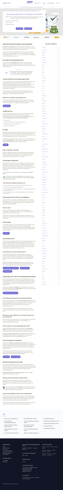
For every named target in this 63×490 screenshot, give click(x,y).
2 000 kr (47, 446)
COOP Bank (51, 128)
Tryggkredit (51, 182)
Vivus (50, 205)
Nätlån (50, 72)
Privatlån (5, 144)
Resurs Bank (51, 118)
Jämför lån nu (19, 28)
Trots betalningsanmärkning (8, 451)
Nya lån (4, 446)
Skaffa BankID (6, 105)
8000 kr (56, 446)
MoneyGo (50, 240)
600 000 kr (49, 455)
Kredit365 (50, 258)
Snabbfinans (51, 251)
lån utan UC (15, 54)
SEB (23, 455)
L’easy (51, 136)
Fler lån (57, 3)
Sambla (50, 212)
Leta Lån (50, 215)
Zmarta (43, 225)
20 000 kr (49, 450)
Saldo (50, 90)
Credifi (50, 93)
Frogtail (50, 266)
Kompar (43, 271)
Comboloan (51, 167)
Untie (51, 243)
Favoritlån (51, 202)
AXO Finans (51, 169)
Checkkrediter (5, 460)
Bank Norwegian (51, 151)
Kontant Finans (51, 189)
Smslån (43, 3)
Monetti (50, 174)
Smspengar (50, 62)
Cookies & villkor (26, 477)
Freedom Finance (50, 123)
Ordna (51, 154)
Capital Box (44, 284)
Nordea (26, 455)
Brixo (50, 67)
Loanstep (50, 187)
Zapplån (50, 210)
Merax (50, 98)
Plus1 (50, 70)
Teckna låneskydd (27, 467)
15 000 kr (44, 450)
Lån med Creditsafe (25, 268)
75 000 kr (44, 453)
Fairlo (51, 75)
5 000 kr (52, 446)
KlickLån (51, 131)
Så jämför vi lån (28, 28)
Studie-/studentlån (15, 356)
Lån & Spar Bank (50, 144)
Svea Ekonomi (51, 113)
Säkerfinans (51, 256)
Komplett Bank (51, 172)
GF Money (50, 60)
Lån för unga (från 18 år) (7, 450)
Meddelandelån (51, 235)
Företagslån (5, 461)
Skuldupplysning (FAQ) (27, 468)
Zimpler (23, 461)
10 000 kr (44, 448)
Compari (50, 105)
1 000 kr (43, 446)
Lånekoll (50, 116)
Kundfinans (50, 184)
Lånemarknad (50, 223)
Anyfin (50, 88)
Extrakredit (51, 177)
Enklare (50, 103)
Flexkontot (50, 100)
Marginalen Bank (51, 149)
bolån (9, 373)
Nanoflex (51, 238)
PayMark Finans (51, 133)
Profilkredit (51, 268)
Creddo (43, 281)
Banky (50, 65)
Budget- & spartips (27, 471)
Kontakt (37, 477)
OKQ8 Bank (51, 126)
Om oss (32, 477)
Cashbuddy (51, 253)
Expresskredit (50, 192)
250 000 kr (44, 455)
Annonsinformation (27, 478)
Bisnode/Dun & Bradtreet (27, 448)
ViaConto (51, 80)
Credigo (50, 197)
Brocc (51, 263)
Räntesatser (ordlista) (28, 470)
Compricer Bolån (50, 156)
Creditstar (50, 49)
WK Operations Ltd (8, 483)
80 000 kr (49, 453)
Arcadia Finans (50, 164)
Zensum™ (50, 207)
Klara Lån (50, 47)
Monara (51, 245)
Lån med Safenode (7, 271)
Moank (51, 146)
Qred (43, 276)
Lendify (50, 159)
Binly (50, 85)
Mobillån (51, 261)
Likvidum (50, 108)
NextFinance (50, 230)
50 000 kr (49, 451)
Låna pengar (29, 2)
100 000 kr (54, 453)
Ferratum (50, 57)
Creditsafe (35, 448)
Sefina (50, 200)
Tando (50, 220)
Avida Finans (26, 303)
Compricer (50, 161)
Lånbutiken (51, 248)
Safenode (24, 449)
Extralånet (50, 52)
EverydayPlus (51, 179)
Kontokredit (6, 233)
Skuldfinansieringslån (7, 453)
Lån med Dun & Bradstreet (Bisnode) (11, 268)
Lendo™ (43, 121)
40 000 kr (44, 451)
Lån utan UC (36, 3)
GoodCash (51, 77)
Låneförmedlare (50, 3)
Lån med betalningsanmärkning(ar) (10, 292)
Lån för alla (50, 228)
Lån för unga (6, 356)
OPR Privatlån (51, 233)
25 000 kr (53, 450)
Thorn (51, 141)
